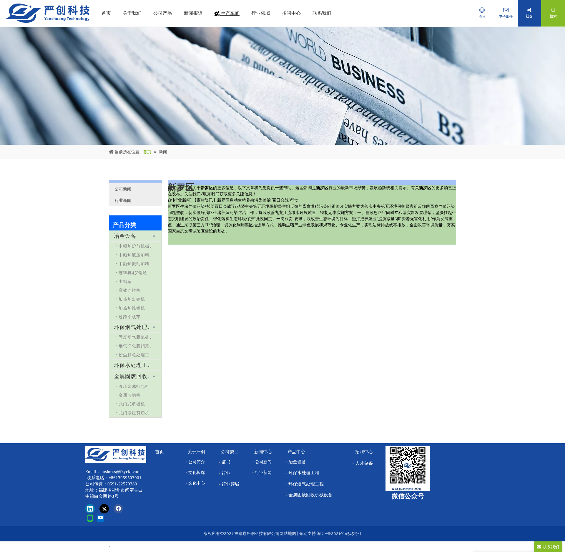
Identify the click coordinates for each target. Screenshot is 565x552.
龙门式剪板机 (132, 404)
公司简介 (196, 461)
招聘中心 (364, 451)
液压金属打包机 (134, 386)
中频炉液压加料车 (136, 255)
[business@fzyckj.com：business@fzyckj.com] (100, 518)
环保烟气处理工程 (136, 327)
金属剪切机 (130, 395)
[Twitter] (104, 508)
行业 (226, 473)
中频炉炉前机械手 (136, 246)
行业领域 (230, 484)
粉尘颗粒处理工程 (136, 354)
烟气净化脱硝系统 (136, 346)
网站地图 (288, 533)
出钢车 (125, 281)
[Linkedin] (90, 508)
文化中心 (196, 483)
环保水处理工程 (133, 365)
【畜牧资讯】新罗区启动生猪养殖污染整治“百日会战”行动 (245, 200)
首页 (159, 451)
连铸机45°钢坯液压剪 (139, 272)
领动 (303, 533)
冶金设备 (125, 236)
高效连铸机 (130, 290)
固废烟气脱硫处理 (136, 337)
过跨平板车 (130, 316)
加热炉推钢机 (132, 308)
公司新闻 (123, 189)
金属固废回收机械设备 (138, 376)
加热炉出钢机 (132, 299)
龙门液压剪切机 (134, 413)
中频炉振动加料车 (136, 263)
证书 (226, 462)
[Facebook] (118, 508)
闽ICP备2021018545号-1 (339, 533)
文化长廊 (196, 472)
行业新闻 (123, 200)
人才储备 (364, 463)
